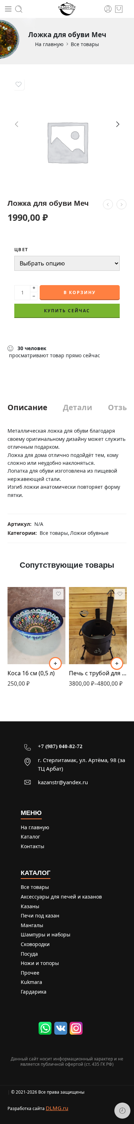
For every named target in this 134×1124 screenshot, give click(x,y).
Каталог (30, 836)
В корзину (80, 292)
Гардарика (33, 991)
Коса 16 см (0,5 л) (31, 673)
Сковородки (35, 944)
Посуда (29, 953)
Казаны (30, 906)
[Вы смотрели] (122, 1111)
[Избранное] (18, 84)
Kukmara (31, 982)
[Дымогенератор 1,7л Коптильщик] (108, 204)
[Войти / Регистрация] (108, 9)
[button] (55, 663)
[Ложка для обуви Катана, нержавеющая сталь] (121, 204)
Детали (77, 407)
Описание (27, 407)
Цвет (21, 250)
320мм (88, 620)
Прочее (30, 972)
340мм (88, 630)
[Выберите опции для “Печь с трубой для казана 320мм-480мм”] (116, 663)
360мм (88, 641)
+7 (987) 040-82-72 (60, 746)
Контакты (32, 846)
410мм (88, 652)
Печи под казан (40, 915)
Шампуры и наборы (45, 934)
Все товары (85, 44)
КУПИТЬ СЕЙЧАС (67, 311)
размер (77, 610)
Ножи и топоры (40, 963)
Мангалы (32, 925)
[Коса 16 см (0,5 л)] (36, 625)
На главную (49, 44)
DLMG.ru (57, 1107)
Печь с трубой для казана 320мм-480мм (98, 673)
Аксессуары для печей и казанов (61, 896)
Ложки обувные (89, 532)
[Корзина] (118, 9)
